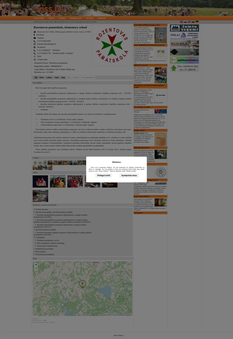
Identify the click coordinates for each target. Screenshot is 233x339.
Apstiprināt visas (129, 175)
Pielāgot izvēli (103, 175)
